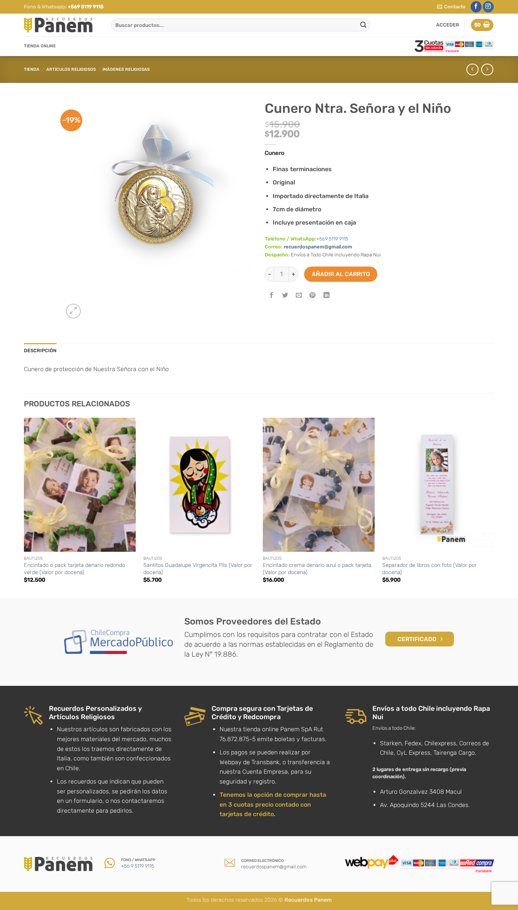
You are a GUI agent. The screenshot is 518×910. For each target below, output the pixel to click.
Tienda (31, 69)
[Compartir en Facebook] (271, 296)
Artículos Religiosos (71, 69)
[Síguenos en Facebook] (476, 6)
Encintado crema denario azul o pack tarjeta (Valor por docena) (317, 569)
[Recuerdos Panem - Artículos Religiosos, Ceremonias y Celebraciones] (62, 25)
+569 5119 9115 (86, 6)
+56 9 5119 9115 (137, 866)
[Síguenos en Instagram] (488, 6)
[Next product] (472, 69)
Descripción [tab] (40, 350)
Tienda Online (40, 46)
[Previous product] (487, 69)
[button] (451, 6)
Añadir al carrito (341, 274)
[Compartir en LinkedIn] (326, 296)
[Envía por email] (299, 296)
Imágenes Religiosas (126, 69)
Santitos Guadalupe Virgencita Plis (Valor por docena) (197, 569)
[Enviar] (363, 25)
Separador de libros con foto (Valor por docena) (429, 569)
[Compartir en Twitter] (285, 296)
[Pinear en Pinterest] (312, 296)
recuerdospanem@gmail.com (318, 247)
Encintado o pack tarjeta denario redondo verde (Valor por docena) (74, 569)
